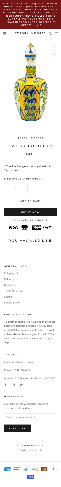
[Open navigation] (4, 33)
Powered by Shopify (30, 450)
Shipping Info (11, 273)
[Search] (50, 33)
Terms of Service (13, 291)
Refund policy (12, 279)
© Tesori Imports (30, 445)
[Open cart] (56, 33)
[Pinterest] (21, 385)
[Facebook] (5, 385)
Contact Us (10, 285)
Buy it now (30, 212)
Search (8, 296)
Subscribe (17, 428)
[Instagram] (13, 385)
